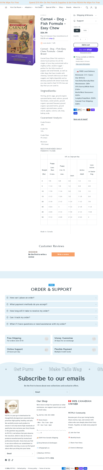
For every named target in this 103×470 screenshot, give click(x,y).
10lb (86, 30)
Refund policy (21, 468)
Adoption (28, 7)
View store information (83, 64)
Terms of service (44, 468)
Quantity (76, 36)
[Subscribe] (67, 392)
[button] (87, 7)
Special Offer (51, 7)
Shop (61, 7)
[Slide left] (7, 39)
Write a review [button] (63, 254)
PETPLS (12, 468)
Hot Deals (38, 7)
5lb (77, 30)
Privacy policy (32, 468)
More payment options (85, 52)
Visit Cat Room (15, 7)
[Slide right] (35, 39)
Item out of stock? (81, 119)
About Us (76, 7)
